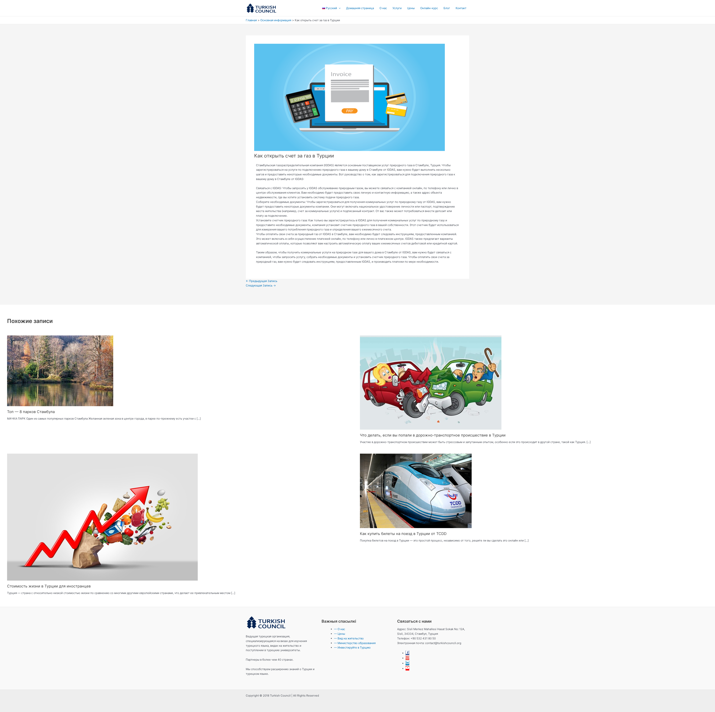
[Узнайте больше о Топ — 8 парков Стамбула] (60, 370)
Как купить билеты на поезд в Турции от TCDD (403, 533)
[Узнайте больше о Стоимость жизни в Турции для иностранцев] (102, 517)
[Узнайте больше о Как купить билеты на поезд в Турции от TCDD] (416, 490)
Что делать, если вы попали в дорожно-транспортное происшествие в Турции (433, 435)
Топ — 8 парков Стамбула (31, 412)
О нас (383, 8)
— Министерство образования (355, 643)
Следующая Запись (261, 285)
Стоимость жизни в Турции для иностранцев (49, 586)
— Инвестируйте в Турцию (352, 647)
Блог (447, 8)
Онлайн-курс (429, 8)
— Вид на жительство (349, 638)
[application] (339, 8)
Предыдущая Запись (261, 281)
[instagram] (407, 658)
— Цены (339, 633)
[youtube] (407, 668)
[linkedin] (407, 663)
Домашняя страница (360, 8)
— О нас (339, 629)
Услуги (397, 8)
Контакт (461, 8)
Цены (411, 8)
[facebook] (407, 653)
